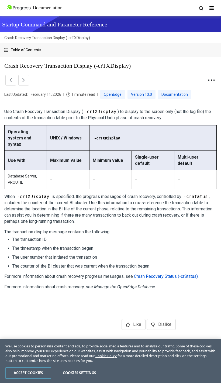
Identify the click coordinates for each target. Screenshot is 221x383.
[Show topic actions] (211, 80)
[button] (110, 50)
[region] (110, 361)
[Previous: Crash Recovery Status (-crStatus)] (11, 80)
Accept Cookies (28, 372)
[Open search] (201, 8)
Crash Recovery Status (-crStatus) (166, 276)
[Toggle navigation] (212, 8)
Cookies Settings (79, 372)
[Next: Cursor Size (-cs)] (24, 80)
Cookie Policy (106, 355)
